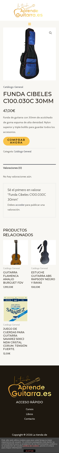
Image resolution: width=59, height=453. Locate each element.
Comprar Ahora (16, 141)
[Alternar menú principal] (29, 24)
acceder (20, 204)
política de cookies (31, 446)
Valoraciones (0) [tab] (12, 167)
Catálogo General (13, 86)
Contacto (29, 418)
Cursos (29, 409)
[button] (50, 33)
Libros (29, 414)
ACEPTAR (30, 451)
